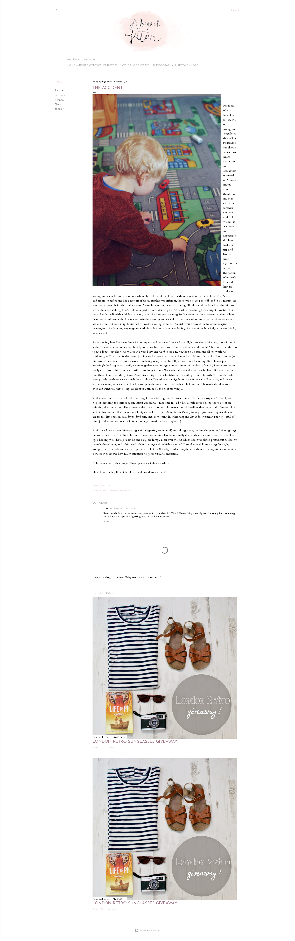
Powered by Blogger (150, 930)
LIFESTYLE (181, 65)
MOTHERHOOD (129, 65)
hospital (59, 100)
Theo (58, 104)
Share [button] (58, 81)
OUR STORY (110, 65)
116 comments (108, 909)
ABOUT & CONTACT (89, 65)
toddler (59, 108)
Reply (106, 521)
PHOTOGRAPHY (163, 65)
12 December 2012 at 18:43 (123, 508)
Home (71, 65)
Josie (106, 508)
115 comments (107, 747)
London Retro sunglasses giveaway (135, 742)
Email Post (106, 485)
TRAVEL (146, 65)
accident (60, 95)
